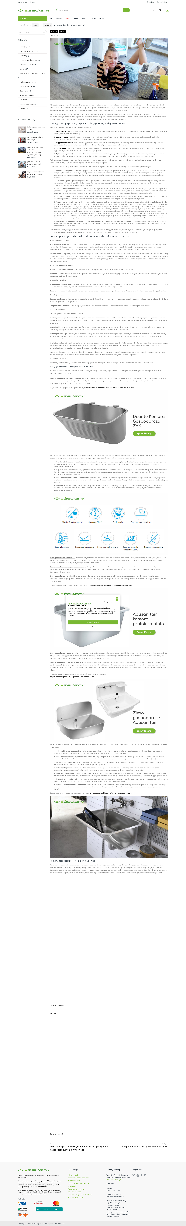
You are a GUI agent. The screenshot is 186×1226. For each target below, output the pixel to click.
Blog (35, 25)
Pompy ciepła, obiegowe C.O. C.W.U (32, 73)
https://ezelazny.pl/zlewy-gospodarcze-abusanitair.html (72, 677)
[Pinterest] (145, 1175)
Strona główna (23, 25)
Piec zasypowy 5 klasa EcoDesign (35, 138)
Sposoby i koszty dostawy (78, 1178)
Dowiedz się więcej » (113, 1179)
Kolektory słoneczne (27, 64)
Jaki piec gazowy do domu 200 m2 (36, 128)
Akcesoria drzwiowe (27, 95)
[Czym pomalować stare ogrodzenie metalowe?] (22, 175)
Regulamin (72, 1186)
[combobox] (90, 10)
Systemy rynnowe (26, 86)
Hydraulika (23, 100)
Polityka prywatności (76, 1197)
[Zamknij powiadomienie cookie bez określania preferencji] (117, 599)
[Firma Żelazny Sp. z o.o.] (40, 1170)
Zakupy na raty (74, 1181)
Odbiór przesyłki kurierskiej (79, 1183)
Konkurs (23, 109)
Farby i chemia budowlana (29, 60)
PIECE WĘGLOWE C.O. (27, 51)
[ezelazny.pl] (34, 10)
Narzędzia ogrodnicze (27, 104)
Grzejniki (23, 56)
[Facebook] (141, 1175)
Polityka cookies (74, 1192)
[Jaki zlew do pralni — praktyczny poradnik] (22, 164)
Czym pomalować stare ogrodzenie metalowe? (144, 1145)
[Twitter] (133, 1175)
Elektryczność (24, 91)
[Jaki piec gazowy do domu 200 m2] (22, 130)
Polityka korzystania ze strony (80, 1195)
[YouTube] (138, 1175)
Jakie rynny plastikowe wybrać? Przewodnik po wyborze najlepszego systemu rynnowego (79, 1147)
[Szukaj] (126, 10)
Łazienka (62, 31)
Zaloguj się (150, 2)
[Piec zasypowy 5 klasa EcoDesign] (22, 140)
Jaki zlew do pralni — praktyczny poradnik (34, 163)
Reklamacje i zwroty (76, 1189)
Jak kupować (73, 1175)
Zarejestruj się (162, 2)
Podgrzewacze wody (27, 82)
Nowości (47, 25)
